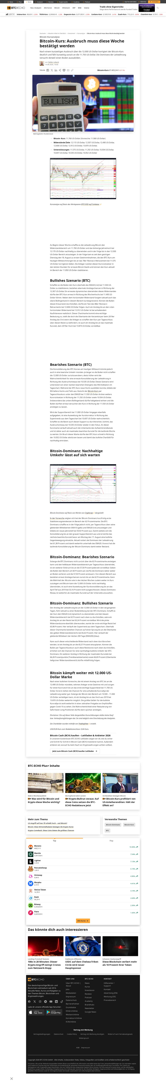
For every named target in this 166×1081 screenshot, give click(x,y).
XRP (73, 8)
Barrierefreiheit (72, 1004)
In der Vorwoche (57, 518)
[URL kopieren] (72, 70)
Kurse (87, 986)
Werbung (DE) (110, 996)
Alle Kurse (48, 8)
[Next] (7, 1077)
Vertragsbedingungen (41, 1034)
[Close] (11, 1078)
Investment (71, 33)
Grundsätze (71, 1007)
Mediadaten (71, 993)
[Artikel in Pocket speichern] (64, 70)
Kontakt (107, 989)
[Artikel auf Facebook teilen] (47, 70)
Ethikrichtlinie (72, 1011)
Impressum (71, 996)
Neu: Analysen (35, 8)
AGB (77, 1047)
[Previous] (2, 1077)
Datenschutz (71, 1000)
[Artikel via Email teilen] (68, 70)
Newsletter (89, 1008)
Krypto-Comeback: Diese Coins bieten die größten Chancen (51, 830)
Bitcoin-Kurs (93, 391)
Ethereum (66, 8)
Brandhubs (89, 1004)
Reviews (88, 994)
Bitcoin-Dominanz (113, 825)
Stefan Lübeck (53, 62)
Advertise (143, 2)
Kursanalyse (81, 33)
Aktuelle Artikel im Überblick (57, 33)
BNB (79, 8)
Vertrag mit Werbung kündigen (92, 1034)
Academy (89, 1001)
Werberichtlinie (72, 1014)
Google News (90, 1012)
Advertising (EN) (110, 993)
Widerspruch (84, 1038)
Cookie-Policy (72, 1034)
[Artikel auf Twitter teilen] (51, 70)
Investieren (89, 990)
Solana (86, 8)
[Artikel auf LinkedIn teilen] (56, 70)
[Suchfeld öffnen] (158, 8)
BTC (107, 830)
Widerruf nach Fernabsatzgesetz (120, 1034)
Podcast (88, 997)
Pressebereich (110, 1000)
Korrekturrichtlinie (74, 1018)
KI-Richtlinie (71, 1022)
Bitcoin (57, 8)
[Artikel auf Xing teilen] (60, 70)
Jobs (67, 989)
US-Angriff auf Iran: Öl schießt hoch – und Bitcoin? (47, 823)
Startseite (43, 33)
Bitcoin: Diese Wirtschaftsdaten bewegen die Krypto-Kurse (50, 827)
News (87, 983)
